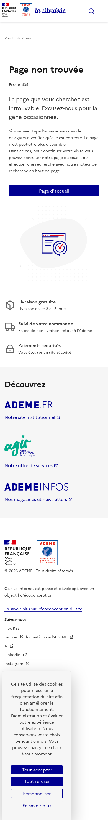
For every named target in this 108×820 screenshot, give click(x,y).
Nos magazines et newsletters (35, 499)
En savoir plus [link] (36, 805)
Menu (102, 11)
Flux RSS (12, 628)
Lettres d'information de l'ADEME (36, 637)
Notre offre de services (28, 465)
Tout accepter (37, 769)
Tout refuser (37, 781)
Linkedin (13, 655)
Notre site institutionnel (29, 417)
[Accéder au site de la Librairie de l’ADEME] (50, 11)
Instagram (14, 664)
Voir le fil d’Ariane (18, 38)
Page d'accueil (54, 191)
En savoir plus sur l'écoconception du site (43, 609)
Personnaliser (37, 793)
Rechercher (91, 11)
